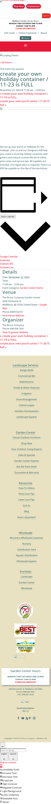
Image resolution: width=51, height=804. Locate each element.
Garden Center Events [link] (31, 287)
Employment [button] (33, 6)
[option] (4, 756)
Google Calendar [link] (9, 256)
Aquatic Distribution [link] (26, 555)
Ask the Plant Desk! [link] (26, 466)
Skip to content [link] (8, 762)
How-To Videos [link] (27, 488)
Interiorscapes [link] (26, 405)
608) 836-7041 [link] (29, 692)
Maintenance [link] (27, 381)
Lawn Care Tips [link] (26, 499)
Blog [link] (26, 511)
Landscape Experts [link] (26, 416)
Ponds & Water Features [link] (27, 387)
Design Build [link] (26, 370)
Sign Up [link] (25, 711)
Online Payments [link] (28, 33)
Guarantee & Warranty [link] (26, 472)
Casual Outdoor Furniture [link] (26, 437)
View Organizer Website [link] (15, 332)
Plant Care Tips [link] (27, 493)
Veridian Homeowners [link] (27, 411)
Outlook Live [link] (7, 267)
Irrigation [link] (27, 393)
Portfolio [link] (25, 572)
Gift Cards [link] (9, 33)
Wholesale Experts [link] (27, 561)
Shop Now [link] (26, 443)
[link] (1, 765)
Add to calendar (7, 216)
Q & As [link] (26, 505)
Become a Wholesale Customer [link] (26, 537)
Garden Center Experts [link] (26, 460)
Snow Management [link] (26, 399)
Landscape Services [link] (25, 365)
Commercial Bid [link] (26, 376)
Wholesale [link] (25, 533)
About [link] (44, 33)
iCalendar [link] (5, 260)
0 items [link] (26, 38)
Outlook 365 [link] (6, 263)
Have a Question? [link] (26, 517)
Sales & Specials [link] (26, 455)
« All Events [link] (6, 62)
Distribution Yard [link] (26, 549)
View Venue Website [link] (13, 315)
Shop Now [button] (19, 6)
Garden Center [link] (25, 432)
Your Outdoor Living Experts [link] (26, 449)
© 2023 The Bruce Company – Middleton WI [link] (30, 738)
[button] (25, 45)
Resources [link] (25, 483)
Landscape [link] (26, 576)
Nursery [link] (26, 543)
